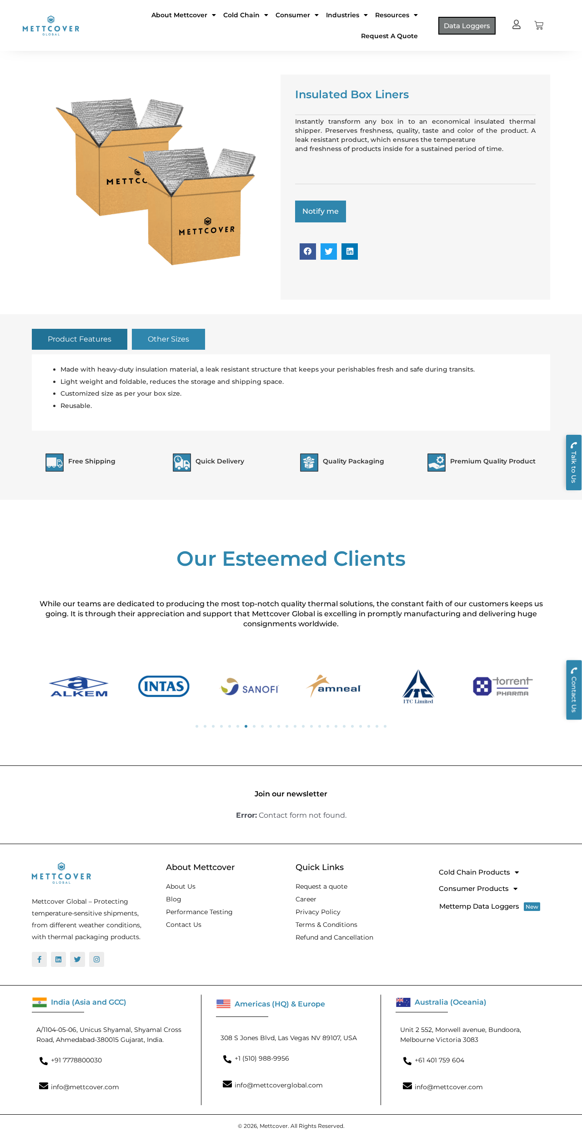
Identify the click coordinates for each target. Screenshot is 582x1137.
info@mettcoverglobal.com (279, 1085)
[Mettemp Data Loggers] (491, 906)
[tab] (79, 339)
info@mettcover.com (85, 1087)
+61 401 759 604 (439, 1060)
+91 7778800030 (76, 1060)
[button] (308, 251)
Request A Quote (389, 36)
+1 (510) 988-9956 (262, 1058)
